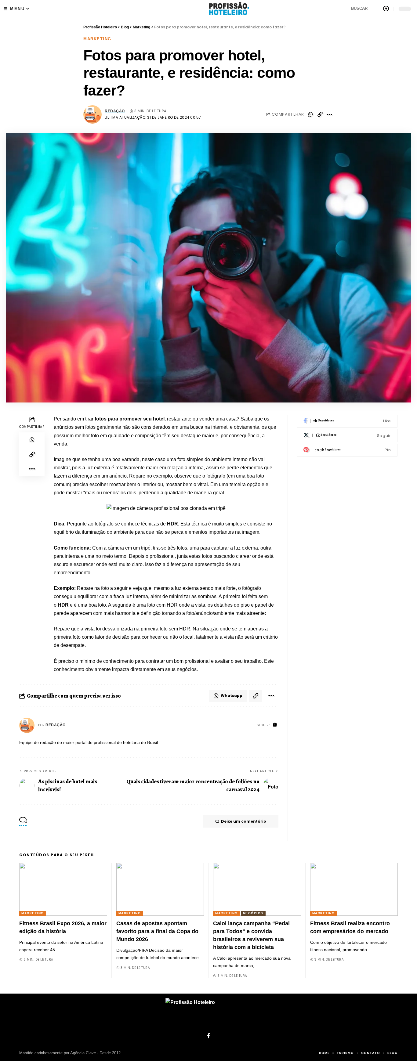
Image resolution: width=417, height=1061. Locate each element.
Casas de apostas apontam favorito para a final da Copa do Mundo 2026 (157, 931)
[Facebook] (347, 421)
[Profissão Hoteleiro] (208, 1013)
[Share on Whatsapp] (310, 114)
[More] (329, 114)
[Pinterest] (347, 450)
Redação (115, 111)
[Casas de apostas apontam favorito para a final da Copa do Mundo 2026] (160, 889)
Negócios (253, 913)
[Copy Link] (320, 114)
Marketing (97, 39)
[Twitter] (347, 435)
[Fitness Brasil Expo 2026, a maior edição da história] (63, 889)
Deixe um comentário (243, 821)
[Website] (275, 725)
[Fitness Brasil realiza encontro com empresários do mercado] (354, 889)
